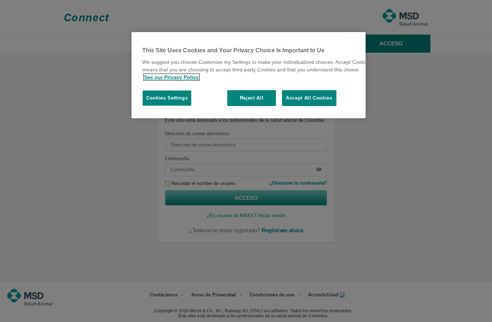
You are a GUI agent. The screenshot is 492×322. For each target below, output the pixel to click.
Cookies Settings (167, 98)
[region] (248, 75)
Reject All (252, 98)
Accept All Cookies (309, 98)
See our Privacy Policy (171, 77)
